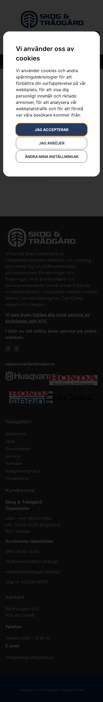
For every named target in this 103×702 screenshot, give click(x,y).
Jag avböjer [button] (51, 143)
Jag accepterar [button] (51, 129)
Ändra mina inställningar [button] (51, 156)
